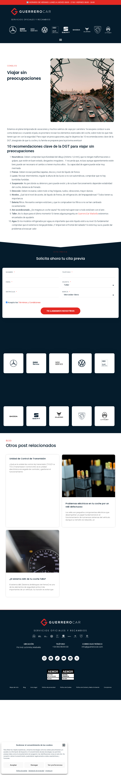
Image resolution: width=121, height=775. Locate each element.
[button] (64, 745)
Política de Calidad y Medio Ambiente (87, 687)
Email (8, 282)
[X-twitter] (76, 658)
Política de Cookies (65, 687)
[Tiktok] (57, 658)
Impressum (48, 771)
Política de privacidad (48, 687)
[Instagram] (44, 658)
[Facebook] (50, 658)
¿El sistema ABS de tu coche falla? (27, 578)
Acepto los (24, 302)
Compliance (107, 687)
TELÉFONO (60, 644)
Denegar (34, 765)
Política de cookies (21, 771)
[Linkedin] (70, 658)
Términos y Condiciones (29, 302)
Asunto (66, 282)
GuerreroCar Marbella (88, 213)
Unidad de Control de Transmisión (27, 458)
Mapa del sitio (14, 687)
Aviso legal (33, 687)
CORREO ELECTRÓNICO (92, 644)
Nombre (10, 272)
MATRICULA (11, 291)
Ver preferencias (55, 765)
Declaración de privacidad (36, 771)
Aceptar (13, 765)
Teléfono (66, 272)
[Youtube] (63, 658)
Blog (24, 687)
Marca (65, 291)
